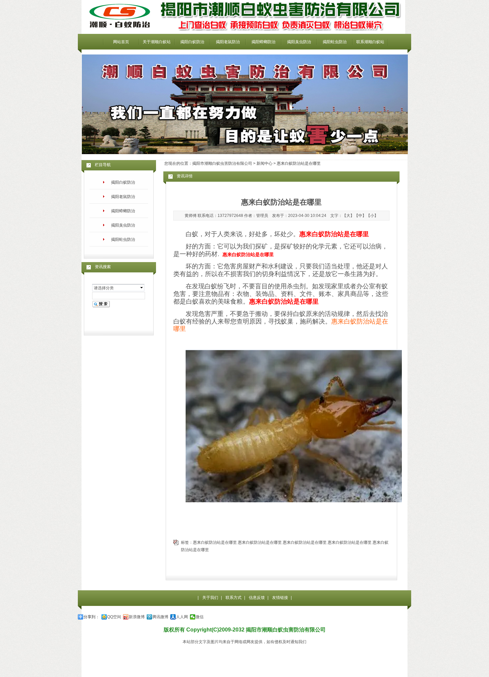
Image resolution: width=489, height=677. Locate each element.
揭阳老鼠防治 (228, 42)
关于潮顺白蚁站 (157, 42)
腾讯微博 (160, 617)
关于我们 (210, 597)
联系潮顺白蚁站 (370, 42)
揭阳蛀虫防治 (335, 42)
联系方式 (234, 597)
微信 (200, 617)
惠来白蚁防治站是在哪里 (215, 542)
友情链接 (280, 597)
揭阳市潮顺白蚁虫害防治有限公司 (222, 163)
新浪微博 (137, 617)
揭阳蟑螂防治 (263, 42)
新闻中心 (264, 163)
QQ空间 (114, 617)
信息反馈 (257, 597)
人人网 (182, 617)
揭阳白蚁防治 (192, 42)
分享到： (91, 617)
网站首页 (121, 42)
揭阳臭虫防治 (299, 42)
